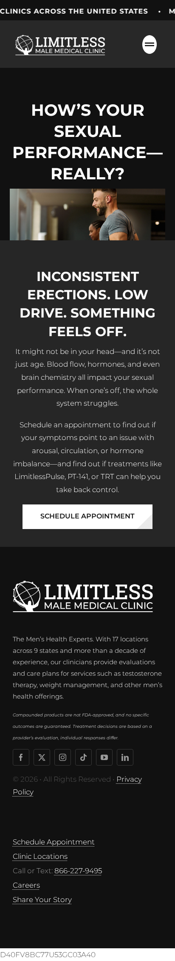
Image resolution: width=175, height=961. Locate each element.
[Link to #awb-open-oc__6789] (149, 44)
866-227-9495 (78, 870)
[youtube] (104, 757)
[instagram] (62, 757)
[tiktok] (83, 757)
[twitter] (42, 757)
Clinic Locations (40, 856)
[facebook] (21, 757)
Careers (26, 885)
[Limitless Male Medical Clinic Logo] (61, 33)
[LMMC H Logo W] (83, 584)
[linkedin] (125, 757)
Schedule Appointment (54, 842)
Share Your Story (42, 899)
